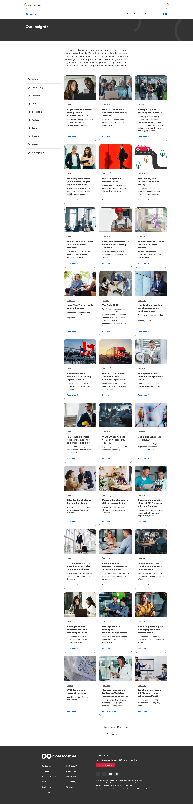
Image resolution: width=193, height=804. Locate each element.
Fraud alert (46, 792)
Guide (35, 104)
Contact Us (46, 766)
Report (35, 128)
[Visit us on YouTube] (110, 774)
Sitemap (69, 787)
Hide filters (33, 14)
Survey (35, 136)
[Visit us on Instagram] (116, 774)
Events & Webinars (49, 776)
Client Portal (71, 771)
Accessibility (71, 782)
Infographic (38, 112)
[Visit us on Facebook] (98, 774)
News (44, 782)
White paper (38, 152)
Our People (46, 787)
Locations (45, 771)
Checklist (36, 96)
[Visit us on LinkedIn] (104, 774)
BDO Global (71, 766)
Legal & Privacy (72, 776)
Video (35, 144)
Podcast (36, 120)
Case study (38, 87)
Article (35, 79)
